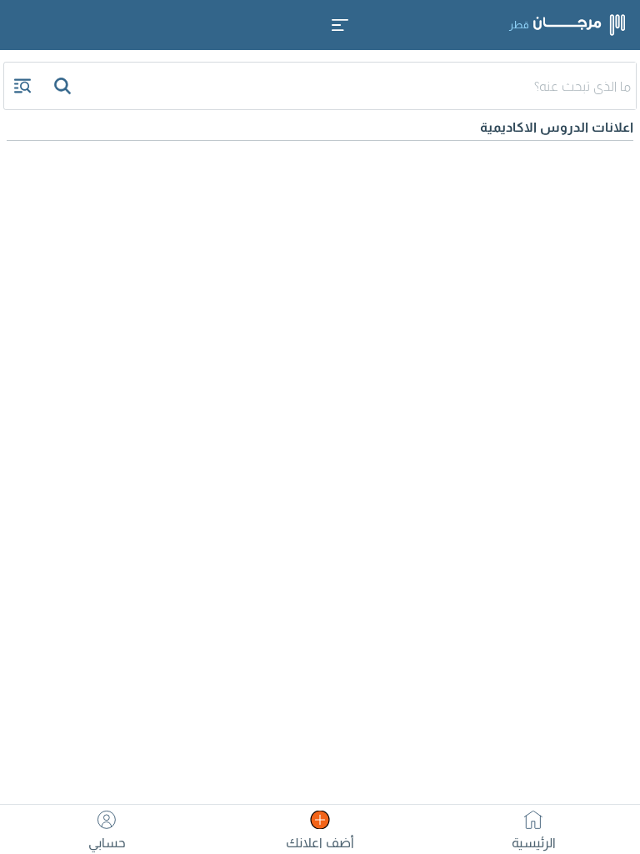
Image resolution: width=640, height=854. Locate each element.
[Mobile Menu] (340, 25)
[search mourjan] (64, 86)
